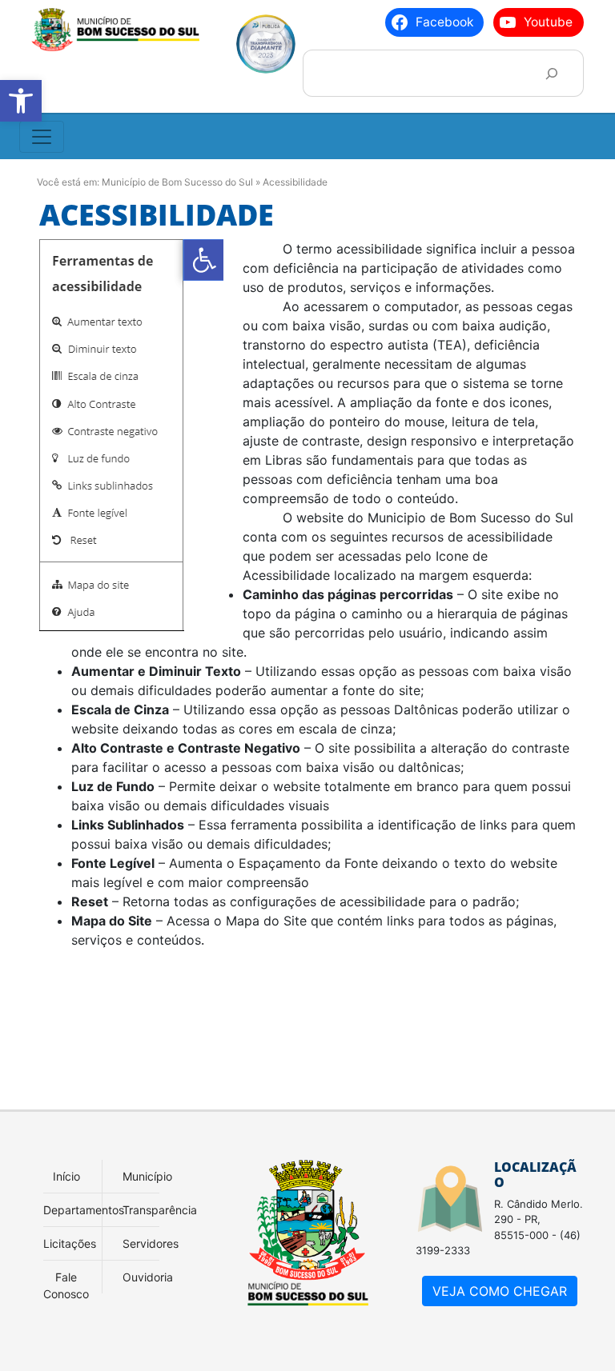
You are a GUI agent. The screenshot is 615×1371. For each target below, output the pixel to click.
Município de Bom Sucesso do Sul (177, 182)
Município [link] (147, 1176)
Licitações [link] (69, 1243)
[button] (21, 101)
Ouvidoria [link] (148, 1277)
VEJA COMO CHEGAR (499, 1291)
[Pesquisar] (551, 73)
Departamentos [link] (83, 1210)
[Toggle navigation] (41, 137)
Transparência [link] (160, 1210)
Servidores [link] (151, 1243)
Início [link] (66, 1176)
